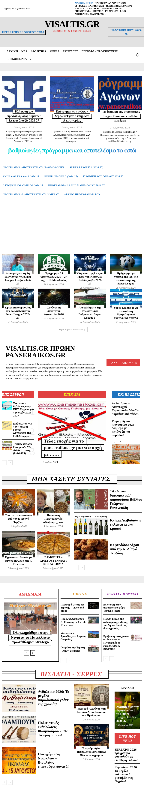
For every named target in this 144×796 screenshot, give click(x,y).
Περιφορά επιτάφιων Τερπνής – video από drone (72, 607)
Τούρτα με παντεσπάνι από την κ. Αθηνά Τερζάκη (18, 519)
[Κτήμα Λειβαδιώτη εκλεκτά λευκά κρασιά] (91, 525)
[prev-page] (4, 462)
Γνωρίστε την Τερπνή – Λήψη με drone (73, 649)
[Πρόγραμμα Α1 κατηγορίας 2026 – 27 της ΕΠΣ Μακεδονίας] (54, 264)
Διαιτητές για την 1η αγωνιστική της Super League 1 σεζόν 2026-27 (127, 713)
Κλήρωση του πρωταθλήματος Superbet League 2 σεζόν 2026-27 (23, 116)
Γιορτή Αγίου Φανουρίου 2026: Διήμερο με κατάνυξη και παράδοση (124, 428)
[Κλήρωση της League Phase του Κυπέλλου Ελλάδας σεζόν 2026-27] (90, 264)
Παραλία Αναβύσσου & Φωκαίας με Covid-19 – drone (73, 622)
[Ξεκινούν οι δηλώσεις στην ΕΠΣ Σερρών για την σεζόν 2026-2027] (7, 405)
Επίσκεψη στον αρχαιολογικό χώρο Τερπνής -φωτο (114, 607)
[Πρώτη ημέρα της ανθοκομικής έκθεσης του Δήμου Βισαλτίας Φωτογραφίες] (136, 620)
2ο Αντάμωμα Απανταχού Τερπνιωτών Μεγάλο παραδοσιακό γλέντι (126, 408)
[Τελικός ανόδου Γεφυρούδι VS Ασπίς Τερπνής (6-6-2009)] (7, 445)
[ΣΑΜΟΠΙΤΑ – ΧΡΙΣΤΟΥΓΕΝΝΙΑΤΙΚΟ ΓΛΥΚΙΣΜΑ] (53, 544)
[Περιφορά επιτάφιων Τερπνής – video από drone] (93, 605)
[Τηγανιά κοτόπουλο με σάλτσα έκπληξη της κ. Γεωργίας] (18, 544)
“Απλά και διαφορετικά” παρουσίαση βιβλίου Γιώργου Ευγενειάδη (126, 499)
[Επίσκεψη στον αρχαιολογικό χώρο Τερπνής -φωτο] (136, 605)
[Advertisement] (72, 229)
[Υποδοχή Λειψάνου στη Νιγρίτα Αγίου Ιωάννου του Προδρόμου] (91, 696)
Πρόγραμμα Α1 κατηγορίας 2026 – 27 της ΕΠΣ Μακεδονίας (53, 277)
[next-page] (10, 462)
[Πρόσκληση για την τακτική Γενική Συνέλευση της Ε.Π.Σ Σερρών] (7, 425)
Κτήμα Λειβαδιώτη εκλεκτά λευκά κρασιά (125, 524)
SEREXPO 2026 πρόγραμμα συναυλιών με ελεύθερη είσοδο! (126, 755)
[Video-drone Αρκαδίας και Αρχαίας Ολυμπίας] (93, 634)
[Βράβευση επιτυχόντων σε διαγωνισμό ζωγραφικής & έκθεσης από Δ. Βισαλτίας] (136, 637)
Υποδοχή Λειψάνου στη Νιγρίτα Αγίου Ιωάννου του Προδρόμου (91, 712)
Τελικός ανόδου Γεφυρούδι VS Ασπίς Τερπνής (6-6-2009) (22, 448)
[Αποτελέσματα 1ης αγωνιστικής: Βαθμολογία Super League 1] (90, 298)
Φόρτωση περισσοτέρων (71, 329)
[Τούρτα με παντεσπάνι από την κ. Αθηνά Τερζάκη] (18, 502)
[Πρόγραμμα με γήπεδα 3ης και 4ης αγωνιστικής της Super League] (126, 264)
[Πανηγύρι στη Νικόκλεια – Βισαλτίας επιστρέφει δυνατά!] (19, 760)
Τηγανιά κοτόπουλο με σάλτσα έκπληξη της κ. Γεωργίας (18, 561)
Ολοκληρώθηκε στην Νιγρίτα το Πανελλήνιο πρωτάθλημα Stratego (30, 637)
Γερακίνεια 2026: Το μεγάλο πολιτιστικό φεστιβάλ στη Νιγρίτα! (126, 774)
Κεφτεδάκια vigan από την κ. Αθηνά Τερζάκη (124, 549)
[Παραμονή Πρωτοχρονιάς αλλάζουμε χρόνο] (53, 502)
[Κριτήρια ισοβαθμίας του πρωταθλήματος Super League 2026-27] (18, 298)
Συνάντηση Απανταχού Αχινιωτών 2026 (54, 311)
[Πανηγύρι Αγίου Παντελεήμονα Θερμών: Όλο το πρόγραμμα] (91, 736)
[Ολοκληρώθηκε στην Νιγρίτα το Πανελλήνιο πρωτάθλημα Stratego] (30, 618)
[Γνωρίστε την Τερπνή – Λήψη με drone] (93, 648)
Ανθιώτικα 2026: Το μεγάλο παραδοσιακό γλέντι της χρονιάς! (54, 697)
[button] (137, 55)
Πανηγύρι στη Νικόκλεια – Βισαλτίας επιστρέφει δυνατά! (53, 760)
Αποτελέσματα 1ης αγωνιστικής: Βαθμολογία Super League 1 (90, 312)
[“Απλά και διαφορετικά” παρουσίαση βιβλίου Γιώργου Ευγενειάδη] (91, 499)
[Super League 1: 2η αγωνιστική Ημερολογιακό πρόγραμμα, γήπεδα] (126, 298)
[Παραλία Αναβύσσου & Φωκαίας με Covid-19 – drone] (93, 620)
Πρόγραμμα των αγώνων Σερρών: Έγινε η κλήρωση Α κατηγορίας (72, 116)
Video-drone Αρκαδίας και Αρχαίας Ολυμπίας (73, 636)
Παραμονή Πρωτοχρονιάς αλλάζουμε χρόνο (53, 519)
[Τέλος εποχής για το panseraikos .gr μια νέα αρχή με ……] (72, 421)
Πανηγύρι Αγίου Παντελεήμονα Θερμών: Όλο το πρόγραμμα (91, 752)
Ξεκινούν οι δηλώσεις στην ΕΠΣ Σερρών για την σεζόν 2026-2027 (23, 409)
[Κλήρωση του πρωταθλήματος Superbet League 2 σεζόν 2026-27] (24, 94)
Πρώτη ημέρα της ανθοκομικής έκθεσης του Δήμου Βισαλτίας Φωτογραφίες (115, 623)
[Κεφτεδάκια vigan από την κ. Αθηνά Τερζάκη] (91, 549)
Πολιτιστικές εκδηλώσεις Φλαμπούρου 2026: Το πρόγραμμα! (53, 729)
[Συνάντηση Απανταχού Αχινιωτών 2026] (54, 298)
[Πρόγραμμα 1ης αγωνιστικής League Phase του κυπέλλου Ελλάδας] (120, 94)
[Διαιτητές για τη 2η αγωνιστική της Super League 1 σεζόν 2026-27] (18, 264)
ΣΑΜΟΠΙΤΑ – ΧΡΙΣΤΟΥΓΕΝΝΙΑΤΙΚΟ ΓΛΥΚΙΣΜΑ (53, 561)
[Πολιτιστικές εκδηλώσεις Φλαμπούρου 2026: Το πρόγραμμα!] (19, 729)
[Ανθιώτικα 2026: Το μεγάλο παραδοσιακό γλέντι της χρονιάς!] (19, 698)
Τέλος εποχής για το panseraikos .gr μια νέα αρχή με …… (73, 447)
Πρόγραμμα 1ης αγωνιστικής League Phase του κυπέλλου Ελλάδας (121, 116)
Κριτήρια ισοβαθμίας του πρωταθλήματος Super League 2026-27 (18, 312)
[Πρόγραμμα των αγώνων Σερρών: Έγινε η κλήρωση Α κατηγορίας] (72, 94)
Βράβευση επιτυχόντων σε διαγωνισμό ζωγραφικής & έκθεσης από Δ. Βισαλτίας (116, 642)
